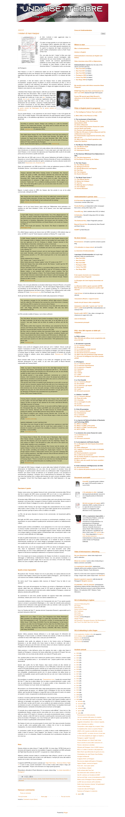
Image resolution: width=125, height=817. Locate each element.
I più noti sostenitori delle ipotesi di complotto (89, 717)
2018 (77, 671)
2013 (77, 683)
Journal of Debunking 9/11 (82, 604)
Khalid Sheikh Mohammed (48, 778)
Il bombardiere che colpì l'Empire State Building (89, 754)
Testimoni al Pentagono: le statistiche (87, 791)
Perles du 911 (78, 639)
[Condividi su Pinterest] (32, 776)
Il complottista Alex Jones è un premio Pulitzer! (89, 729)
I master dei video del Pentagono (86, 789)
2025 (77, 655)
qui (44, 97)
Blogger (66, 812)
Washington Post (25, 227)
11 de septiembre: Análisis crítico (83, 634)
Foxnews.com (29, 342)
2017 (77, 674)
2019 (77, 669)
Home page (44, 796)
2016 (77, 676)
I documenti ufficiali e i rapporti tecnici (86, 298)
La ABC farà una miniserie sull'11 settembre (88, 782)
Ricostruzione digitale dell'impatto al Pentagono (89, 761)
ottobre (80, 706)
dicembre (80, 701)
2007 (77, 697)
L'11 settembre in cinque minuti (84, 247)
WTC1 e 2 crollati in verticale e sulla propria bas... (90, 749)
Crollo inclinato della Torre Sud (85, 770)
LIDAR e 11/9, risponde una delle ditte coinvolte (89, 731)
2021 (77, 665)
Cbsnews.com (59, 354)
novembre (80, 703)
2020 (77, 667)
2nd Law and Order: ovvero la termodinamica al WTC (91, 777)
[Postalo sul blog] (27, 776)
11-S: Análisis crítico (80, 636)
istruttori (40, 778)
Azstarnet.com (40, 163)
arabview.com (29, 129)
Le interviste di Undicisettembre (84, 251)
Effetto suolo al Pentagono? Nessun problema (89, 779)
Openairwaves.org (35, 292)
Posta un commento (25, 793)
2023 (77, 660)
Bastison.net (78, 638)
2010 (77, 690)
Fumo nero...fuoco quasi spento (85, 765)
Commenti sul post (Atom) (30, 799)
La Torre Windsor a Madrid (84, 768)
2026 (77, 653)
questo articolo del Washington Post (31, 108)
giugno (80, 794)
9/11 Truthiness (78, 611)
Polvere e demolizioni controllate (86, 745)
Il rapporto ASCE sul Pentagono (85, 758)
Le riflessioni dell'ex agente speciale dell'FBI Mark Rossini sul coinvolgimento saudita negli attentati (88, 287)
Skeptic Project (78, 618)
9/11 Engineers (78, 615)
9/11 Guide (77, 613)
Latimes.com (28, 202)
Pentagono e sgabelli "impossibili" (86, 738)
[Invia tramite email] (25, 776)
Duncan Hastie (26, 778)
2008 (77, 694)
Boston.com (35, 202)
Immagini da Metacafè (83, 756)
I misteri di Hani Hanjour (83, 786)
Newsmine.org (29, 462)
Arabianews (55, 143)
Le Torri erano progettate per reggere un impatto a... (91, 735)
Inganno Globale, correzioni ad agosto (87, 763)
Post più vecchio (65, 796)
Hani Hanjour (34, 778)
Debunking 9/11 (78, 607)
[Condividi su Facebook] (30, 776)
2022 (77, 662)
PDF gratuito (97, 532)
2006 (77, 699)
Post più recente (22, 796)
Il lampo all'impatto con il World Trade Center (89, 740)
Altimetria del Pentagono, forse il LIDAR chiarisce (90, 747)
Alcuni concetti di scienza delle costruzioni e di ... (90, 742)
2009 (77, 692)
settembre (80, 708)
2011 (77, 688)
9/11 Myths (77, 605)
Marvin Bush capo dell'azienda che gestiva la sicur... (91, 752)
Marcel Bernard (60, 778)
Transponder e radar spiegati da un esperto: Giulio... (91, 726)
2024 (77, 658)
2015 (77, 678)
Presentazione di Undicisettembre (86, 715)
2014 (77, 681)
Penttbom (77, 616)
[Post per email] (22, 776)
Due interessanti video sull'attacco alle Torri (88, 772)
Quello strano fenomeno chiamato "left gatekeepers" (91, 784)
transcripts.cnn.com (30, 431)
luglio (79, 713)
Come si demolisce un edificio (85, 724)
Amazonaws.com (30, 163)
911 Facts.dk (78, 641)
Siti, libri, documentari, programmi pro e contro (89, 719)
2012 (77, 685)
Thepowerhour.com (48, 679)
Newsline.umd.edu (30, 419)
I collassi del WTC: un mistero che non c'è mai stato (91, 733)
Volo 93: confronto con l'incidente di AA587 (88, 775)
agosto (80, 710)
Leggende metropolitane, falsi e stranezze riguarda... (91, 722)
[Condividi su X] (29, 776)
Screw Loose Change (80, 609)
